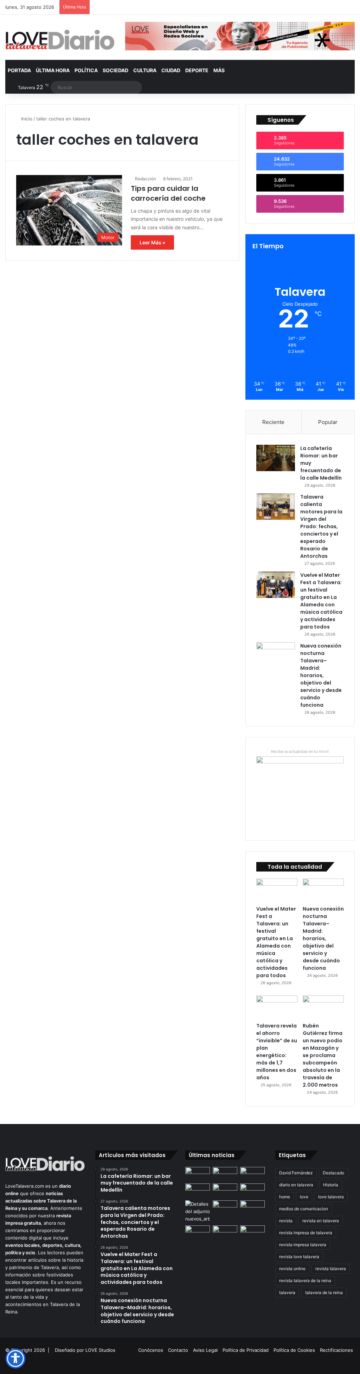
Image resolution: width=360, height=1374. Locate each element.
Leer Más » (152, 242)
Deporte (196, 70)
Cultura (144, 70)
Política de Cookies (294, 1350)
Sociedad (115, 70)
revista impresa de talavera (305, 1232)
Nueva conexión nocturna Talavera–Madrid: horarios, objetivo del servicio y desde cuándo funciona (321, 675)
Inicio (26, 118)
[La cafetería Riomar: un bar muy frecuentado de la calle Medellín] (275, 458)
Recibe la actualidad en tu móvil (300, 751)
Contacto (178, 1350)
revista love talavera (299, 1256)
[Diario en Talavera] (60, 40)
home (284, 1196)
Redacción (145, 178)
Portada (19, 70)
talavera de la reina (324, 1292)
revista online (292, 1268)
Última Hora (53, 70)
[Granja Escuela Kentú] (252, 1235)
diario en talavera (296, 1184)
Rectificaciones (336, 1350)
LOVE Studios (100, 1350)
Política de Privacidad (246, 1350)
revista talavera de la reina (305, 1280)
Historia (330, 1184)
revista (285, 1220)
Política (86, 70)
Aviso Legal (205, 1350)
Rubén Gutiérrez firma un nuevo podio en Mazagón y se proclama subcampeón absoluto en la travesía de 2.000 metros (322, 1055)
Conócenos (150, 1350)
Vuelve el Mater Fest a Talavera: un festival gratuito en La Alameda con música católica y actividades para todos (321, 601)
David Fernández (296, 1172)
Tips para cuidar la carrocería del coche (168, 193)
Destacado (333, 1172)
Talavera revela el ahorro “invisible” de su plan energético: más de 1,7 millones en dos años (276, 1051)
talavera (287, 1292)
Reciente (273, 422)
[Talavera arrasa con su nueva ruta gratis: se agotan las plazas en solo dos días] (225, 1232)
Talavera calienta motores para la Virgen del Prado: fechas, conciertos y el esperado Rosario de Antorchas (321, 526)
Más (219, 70)
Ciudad (170, 70)
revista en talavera (320, 1220)
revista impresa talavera (302, 1244)
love (304, 1196)
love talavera (331, 1196)
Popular (328, 422)
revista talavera (330, 1268)
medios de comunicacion (303, 1208)
